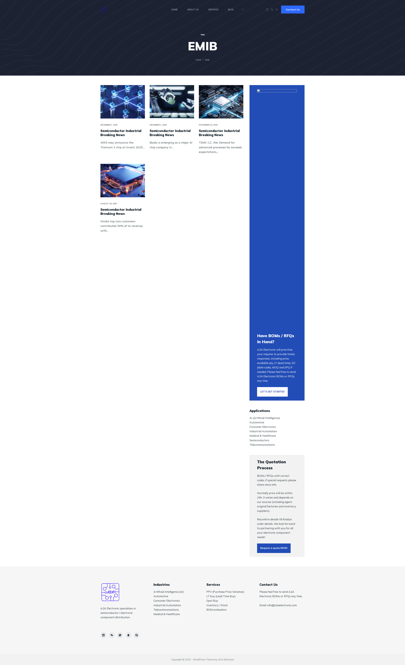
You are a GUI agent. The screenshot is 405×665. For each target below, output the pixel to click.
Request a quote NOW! (273, 547)
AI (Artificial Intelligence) (264, 418)
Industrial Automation (263, 431)
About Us (193, 9)
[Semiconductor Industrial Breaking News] (122, 102)
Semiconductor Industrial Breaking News (120, 133)
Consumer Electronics (262, 426)
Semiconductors (259, 440)
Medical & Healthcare (262, 435)
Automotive (256, 422)
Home (174, 9)
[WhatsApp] (120, 635)
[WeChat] (277, 9)
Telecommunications (262, 444)
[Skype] (272, 9)
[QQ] (128, 635)
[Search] (243, 9)
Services (213, 9)
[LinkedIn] (267, 9)
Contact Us (293, 9)
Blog (231, 9)
